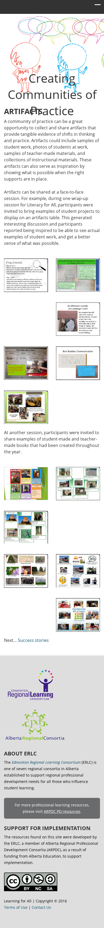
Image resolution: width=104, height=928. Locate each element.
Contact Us (41, 907)
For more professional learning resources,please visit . (52, 808)
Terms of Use (15, 907)
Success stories (33, 640)
